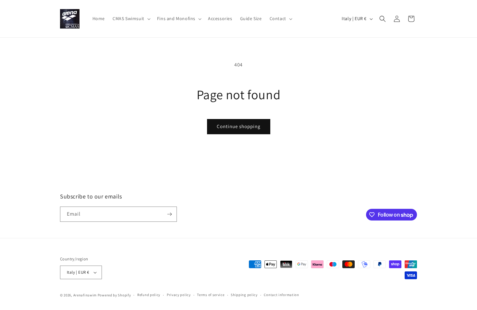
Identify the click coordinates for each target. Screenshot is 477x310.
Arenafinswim (85, 295)
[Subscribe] (169, 214)
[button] (131, 18)
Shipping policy (244, 294)
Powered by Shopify (114, 295)
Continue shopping (239, 126)
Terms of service (210, 294)
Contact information (281, 294)
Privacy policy (179, 294)
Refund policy (148, 294)
